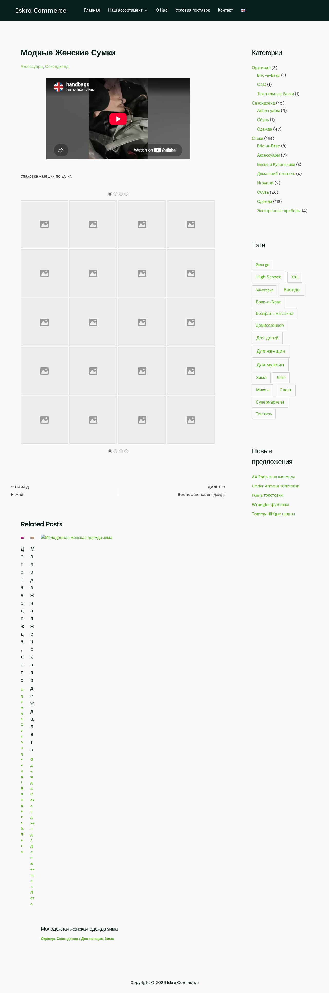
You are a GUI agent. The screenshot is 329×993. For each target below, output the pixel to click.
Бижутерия (264, 290)
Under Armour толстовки (275, 486)
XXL (294, 277)
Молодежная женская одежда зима (79, 929)
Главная (92, 10)
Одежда (48, 938)
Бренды (292, 290)
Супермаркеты (270, 402)
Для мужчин (270, 365)
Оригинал (261, 68)
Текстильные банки (275, 94)
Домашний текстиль (276, 173)
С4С (261, 84)
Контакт (225, 10)
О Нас (161, 10)
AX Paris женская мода (273, 477)
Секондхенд (56, 66)
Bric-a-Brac (268, 75)
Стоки (257, 138)
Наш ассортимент (125, 10)
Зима (109, 938)
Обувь (263, 120)
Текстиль (264, 413)
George (262, 264)
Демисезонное (270, 325)
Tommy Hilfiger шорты (273, 514)
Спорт (285, 390)
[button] (145, 10)
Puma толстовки (267, 495)
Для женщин (92, 938)
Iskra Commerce (40, 10)
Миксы (262, 390)
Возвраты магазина (274, 313)
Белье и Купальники (276, 164)
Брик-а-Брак (268, 302)
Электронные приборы (279, 210)
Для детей (267, 338)
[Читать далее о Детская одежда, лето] (22, 537)
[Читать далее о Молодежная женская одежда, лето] (32, 537)
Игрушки (265, 183)
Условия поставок (193, 10)
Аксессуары (32, 66)
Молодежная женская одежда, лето (32, 649)
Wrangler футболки (270, 504)
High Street (268, 277)
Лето (32, 898)
